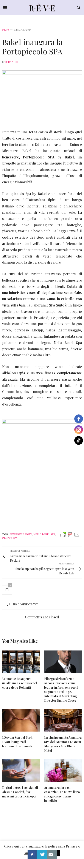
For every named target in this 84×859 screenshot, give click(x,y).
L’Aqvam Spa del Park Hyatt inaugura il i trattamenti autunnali (17, 741)
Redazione (11, 62)
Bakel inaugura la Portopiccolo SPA (32, 46)
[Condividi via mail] (52, 854)
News (5, 29)
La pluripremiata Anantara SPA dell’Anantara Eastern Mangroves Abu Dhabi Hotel (63, 744)
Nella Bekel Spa (44, 534)
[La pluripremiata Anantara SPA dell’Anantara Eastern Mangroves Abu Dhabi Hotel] (63, 720)
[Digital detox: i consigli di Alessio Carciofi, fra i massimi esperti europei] (21, 770)
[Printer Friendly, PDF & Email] (70, 534)
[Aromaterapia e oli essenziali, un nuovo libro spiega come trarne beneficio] (63, 770)
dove (28, 534)
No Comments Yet (25, 604)
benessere (16, 534)
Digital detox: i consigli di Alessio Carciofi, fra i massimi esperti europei (20, 792)
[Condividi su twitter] (42, 854)
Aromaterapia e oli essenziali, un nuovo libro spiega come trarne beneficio (62, 794)
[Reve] (42, 7)
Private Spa (9, 537)
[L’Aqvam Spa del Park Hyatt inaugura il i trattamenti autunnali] (21, 720)
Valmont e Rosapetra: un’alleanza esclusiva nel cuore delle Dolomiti (19, 683)
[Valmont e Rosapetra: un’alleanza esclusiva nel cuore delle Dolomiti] (21, 661)
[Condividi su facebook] (32, 854)
